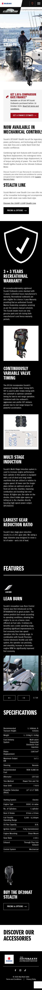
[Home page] (7, 3)
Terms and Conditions (13, 979)
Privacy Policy (31, 979)
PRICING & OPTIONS (15, 210)
